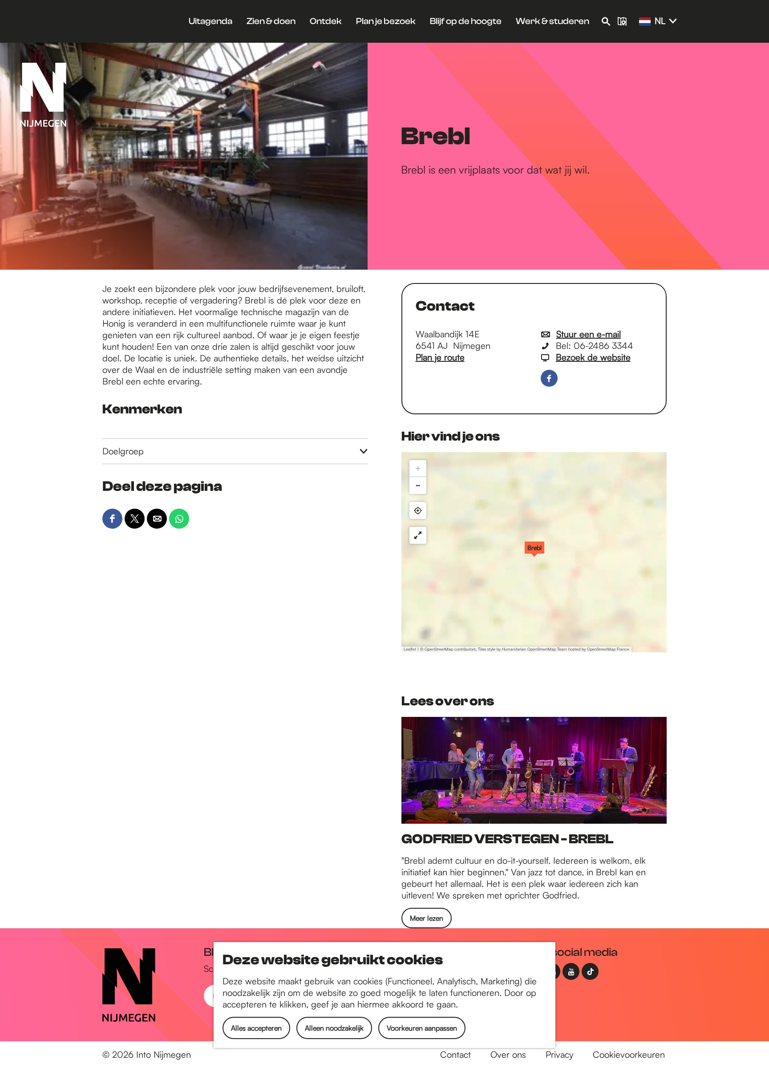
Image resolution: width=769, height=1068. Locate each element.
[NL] (645, 21)
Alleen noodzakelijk (334, 1028)
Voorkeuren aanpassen (422, 1028)
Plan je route (440, 357)
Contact (455, 1054)
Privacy (559, 1054)
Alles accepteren (256, 1028)
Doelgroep (123, 451)
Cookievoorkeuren (629, 1054)
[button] (534, 552)
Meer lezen (426, 918)
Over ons (508, 1054)
